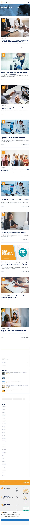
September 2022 (4, 441)
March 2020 (3, 461)
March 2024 (3, 426)
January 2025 (4, 421)
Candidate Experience (17, 505)
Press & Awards (4, 261)
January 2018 (3, 470)
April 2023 (3, 435)
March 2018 (3, 467)
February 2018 (4, 469)
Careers (17, 508)
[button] (28, 512)
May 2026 (3, 409)
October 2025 (4, 415)
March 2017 (3, 475)
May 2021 (3, 458)
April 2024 (3, 424)
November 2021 (4, 449)
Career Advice (4, 167)
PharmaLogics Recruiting (25, 47)
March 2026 (3, 412)
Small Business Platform (17, 494)
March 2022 (3, 444)
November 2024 (4, 423)
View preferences (15, 524)
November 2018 (4, 464)
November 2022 (4, 438)
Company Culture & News (5, 359)
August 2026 (3, 406)
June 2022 (3, 443)
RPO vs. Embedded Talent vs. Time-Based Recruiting (13, 381)
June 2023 (3, 432)
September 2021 (4, 452)
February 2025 (4, 420)
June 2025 (3, 417)
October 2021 (4, 450)
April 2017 (3, 473)
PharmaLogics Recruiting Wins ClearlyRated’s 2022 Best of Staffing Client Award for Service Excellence (14, 264)
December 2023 (4, 429)
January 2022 (4, 447)
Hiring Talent (4, 38)
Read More (2, 47)
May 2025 (3, 418)
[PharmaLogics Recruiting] (5, 2)
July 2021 (3, 455)
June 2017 (3, 472)
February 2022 (4, 446)
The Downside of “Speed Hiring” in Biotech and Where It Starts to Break (16, 372)
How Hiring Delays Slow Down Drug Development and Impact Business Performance (25, 496)
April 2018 (3, 466)
